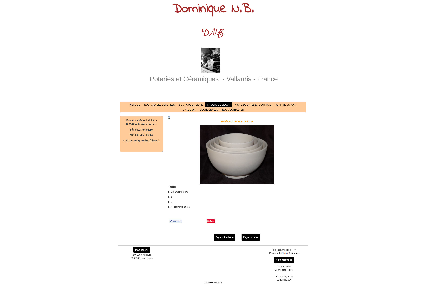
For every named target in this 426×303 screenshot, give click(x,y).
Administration (284, 259)
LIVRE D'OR (188, 109)
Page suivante (250, 237)
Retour (238, 121)
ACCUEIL (135, 104)
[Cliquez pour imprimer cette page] (169, 117)
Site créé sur (213, 282)
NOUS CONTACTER (233, 109)
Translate (294, 253)
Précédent (226, 121)
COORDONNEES (209, 109)
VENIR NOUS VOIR (285, 104)
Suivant (248, 121)
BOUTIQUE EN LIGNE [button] (191, 104)
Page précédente (224, 237)
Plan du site (142, 249)
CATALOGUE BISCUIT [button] (219, 104)
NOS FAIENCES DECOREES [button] (159, 104)
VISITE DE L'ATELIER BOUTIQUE (253, 104)
